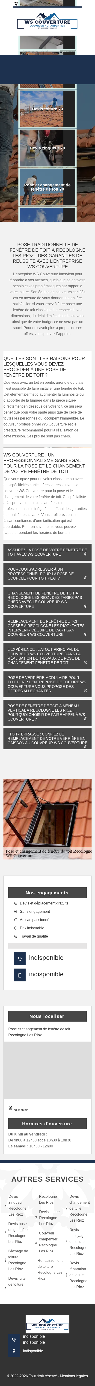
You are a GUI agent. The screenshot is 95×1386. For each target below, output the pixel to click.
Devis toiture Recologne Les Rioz (49, 1218)
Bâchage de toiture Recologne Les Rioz (18, 1260)
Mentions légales (74, 1376)
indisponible (46, 957)
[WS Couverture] (47, 21)
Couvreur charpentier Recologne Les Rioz (48, 1242)
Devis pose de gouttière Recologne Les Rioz (18, 1233)
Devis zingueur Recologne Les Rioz (18, 1205)
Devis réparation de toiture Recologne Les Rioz (78, 1275)
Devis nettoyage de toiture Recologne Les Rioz (78, 1242)
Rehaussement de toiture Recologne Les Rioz (49, 1269)
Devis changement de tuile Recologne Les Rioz (79, 1208)
